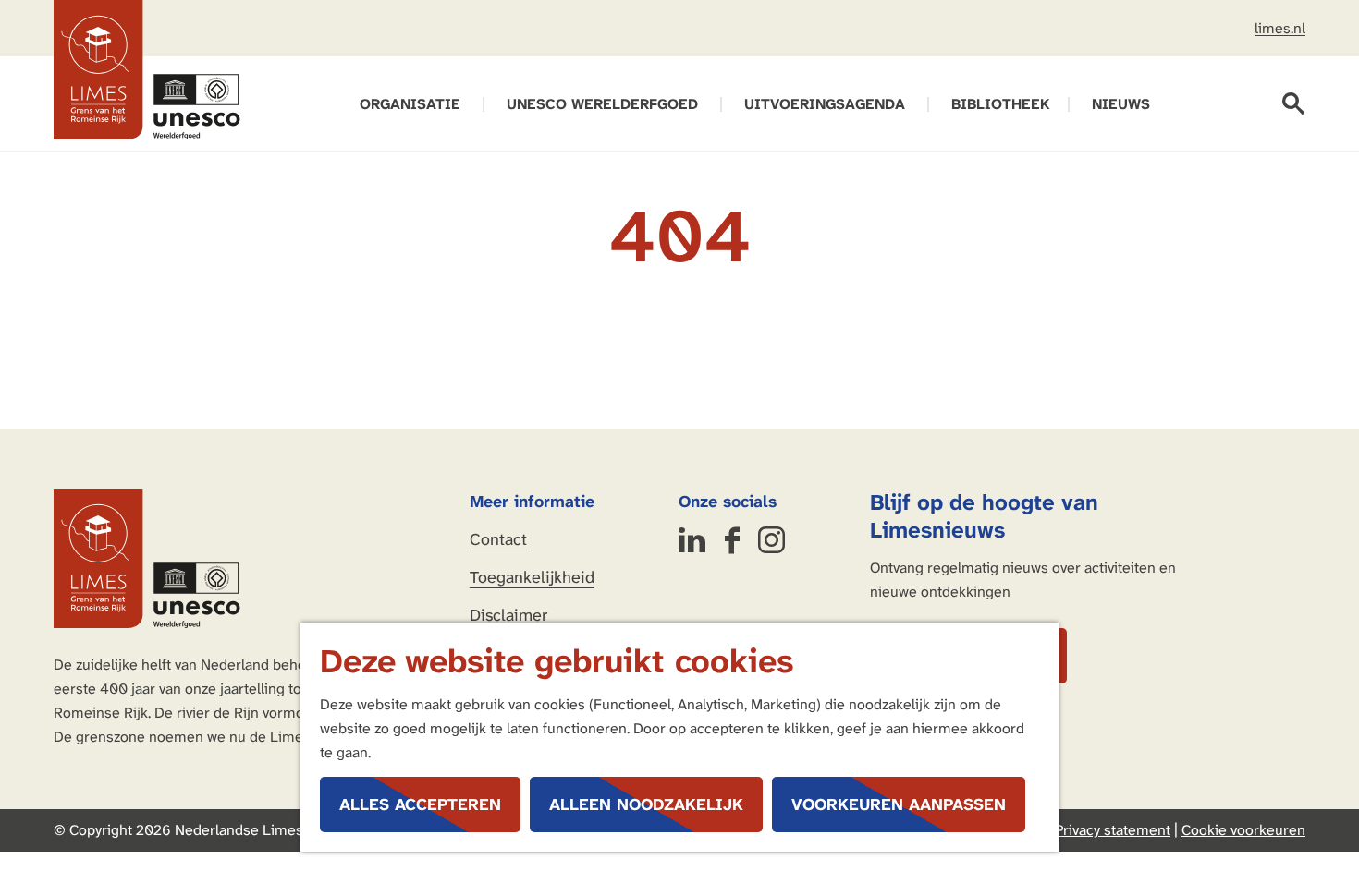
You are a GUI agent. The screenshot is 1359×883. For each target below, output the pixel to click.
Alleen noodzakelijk (646, 804)
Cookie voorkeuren (1243, 830)
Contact (498, 539)
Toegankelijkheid (532, 577)
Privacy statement (1112, 830)
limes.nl (1280, 28)
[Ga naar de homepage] (147, 70)
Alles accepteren (420, 804)
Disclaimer (508, 615)
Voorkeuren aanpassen (898, 804)
